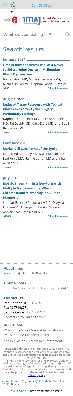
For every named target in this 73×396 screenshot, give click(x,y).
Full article (53, 88)
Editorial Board (34, 273)
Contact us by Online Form (23, 316)
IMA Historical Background (38, 334)
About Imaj (12, 273)
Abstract (64, 88)
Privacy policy (36, 374)
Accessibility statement (45, 340)
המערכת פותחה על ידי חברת (45, 391)
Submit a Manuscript (19, 287)
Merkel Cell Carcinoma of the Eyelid (30, 148)
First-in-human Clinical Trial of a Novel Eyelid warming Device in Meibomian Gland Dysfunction (33, 69)
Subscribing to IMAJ (52, 287)
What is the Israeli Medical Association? (32, 329)
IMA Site (10, 334)
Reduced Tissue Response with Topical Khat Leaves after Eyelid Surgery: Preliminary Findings (32, 109)
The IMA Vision (14, 340)
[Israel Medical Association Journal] (36, 22)
